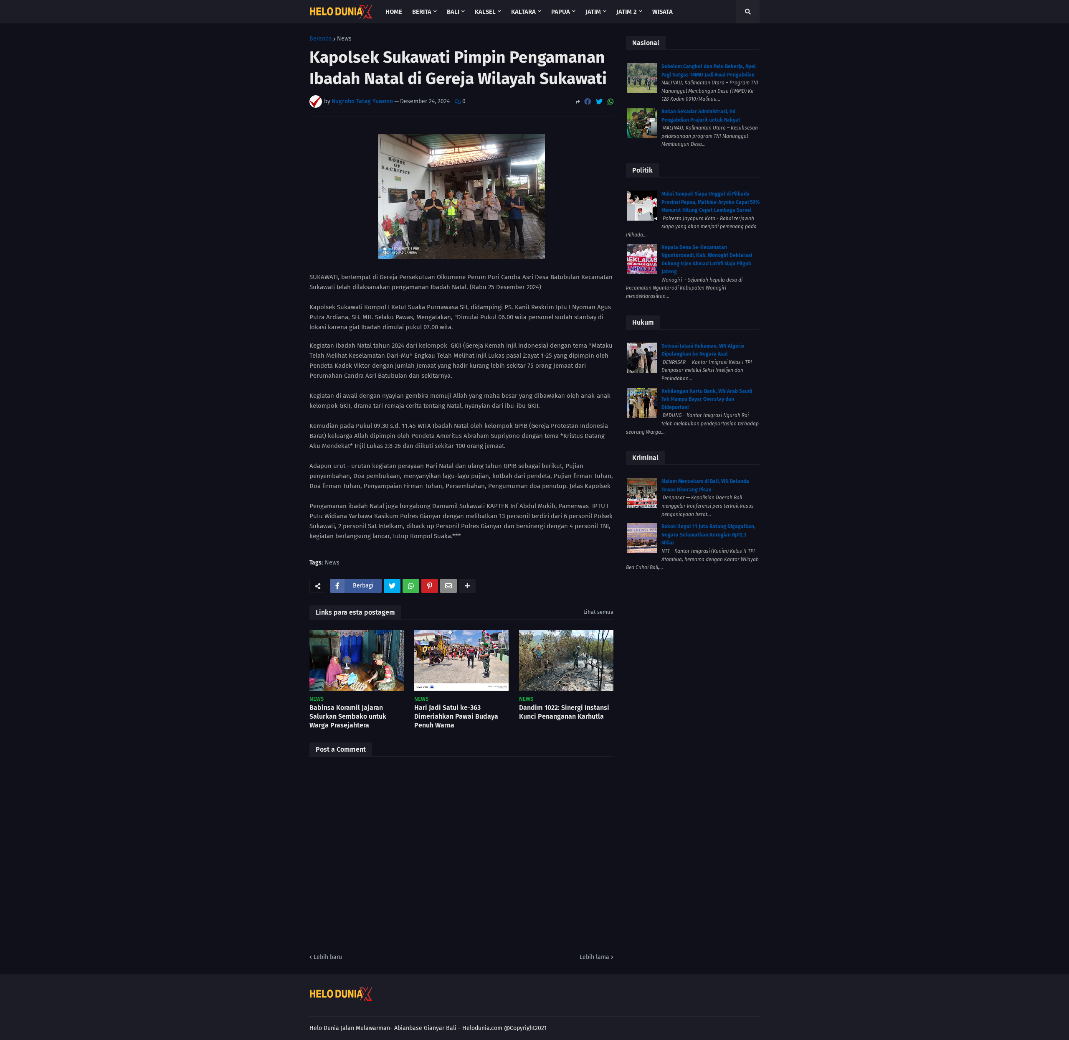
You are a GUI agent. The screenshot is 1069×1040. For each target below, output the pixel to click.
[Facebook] (587, 101)
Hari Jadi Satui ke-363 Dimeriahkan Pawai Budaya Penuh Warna (456, 716)
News (344, 39)
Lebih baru (328, 957)
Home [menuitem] (393, 11)
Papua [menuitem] (560, 11)
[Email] (448, 586)
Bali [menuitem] (453, 11)
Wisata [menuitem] (662, 11)
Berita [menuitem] (421, 11)
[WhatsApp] (610, 101)
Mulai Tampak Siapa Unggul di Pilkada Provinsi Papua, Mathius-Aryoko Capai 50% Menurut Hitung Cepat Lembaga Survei (710, 202)
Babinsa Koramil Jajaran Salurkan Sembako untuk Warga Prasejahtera (347, 716)
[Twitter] (599, 101)
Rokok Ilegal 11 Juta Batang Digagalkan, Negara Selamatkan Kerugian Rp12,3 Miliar (708, 535)
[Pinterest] (429, 586)
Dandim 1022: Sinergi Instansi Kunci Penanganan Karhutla (564, 712)
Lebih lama (594, 957)
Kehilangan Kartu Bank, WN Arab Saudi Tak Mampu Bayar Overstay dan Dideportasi (706, 399)
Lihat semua (598, 612)
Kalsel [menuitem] (485, 11)
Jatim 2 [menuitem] (626, 11)
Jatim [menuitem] (593, 11)
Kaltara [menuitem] (523, 11)
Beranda (320, 39)
